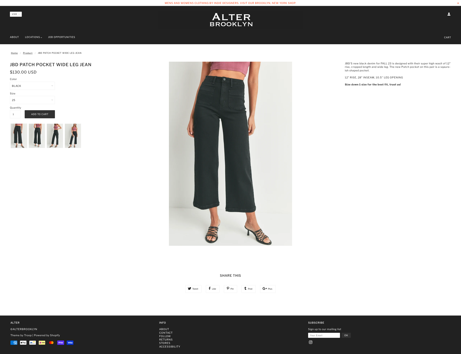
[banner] (230, 20)
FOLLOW (165, 336)
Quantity (15, 107)
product (28, 53)
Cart (447, 37)
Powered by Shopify (47, 335)
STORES (164, 342)
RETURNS (166, 339)
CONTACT (166, 332)
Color (13, 79)
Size (12, 93)
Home (14, 53)
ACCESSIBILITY (169, 346)
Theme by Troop (21, 335)
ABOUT (164, 329)
